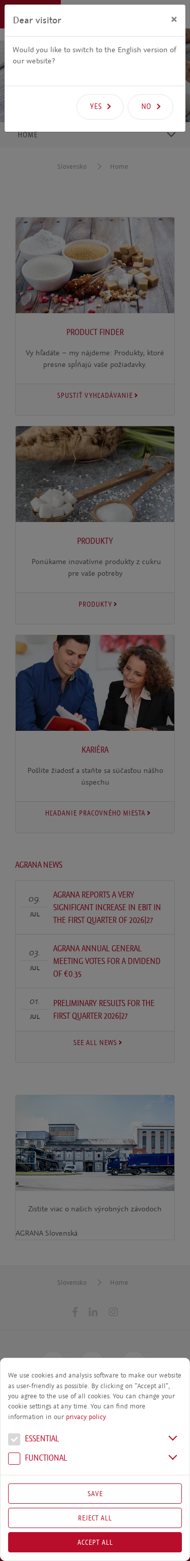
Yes (96, 106)
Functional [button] (45, 1458)
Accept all (95, 1542)
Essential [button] (41, 1439)
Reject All (95, 1517)
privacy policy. (86, 1417)
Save (95, 1493)
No (146, 106)
